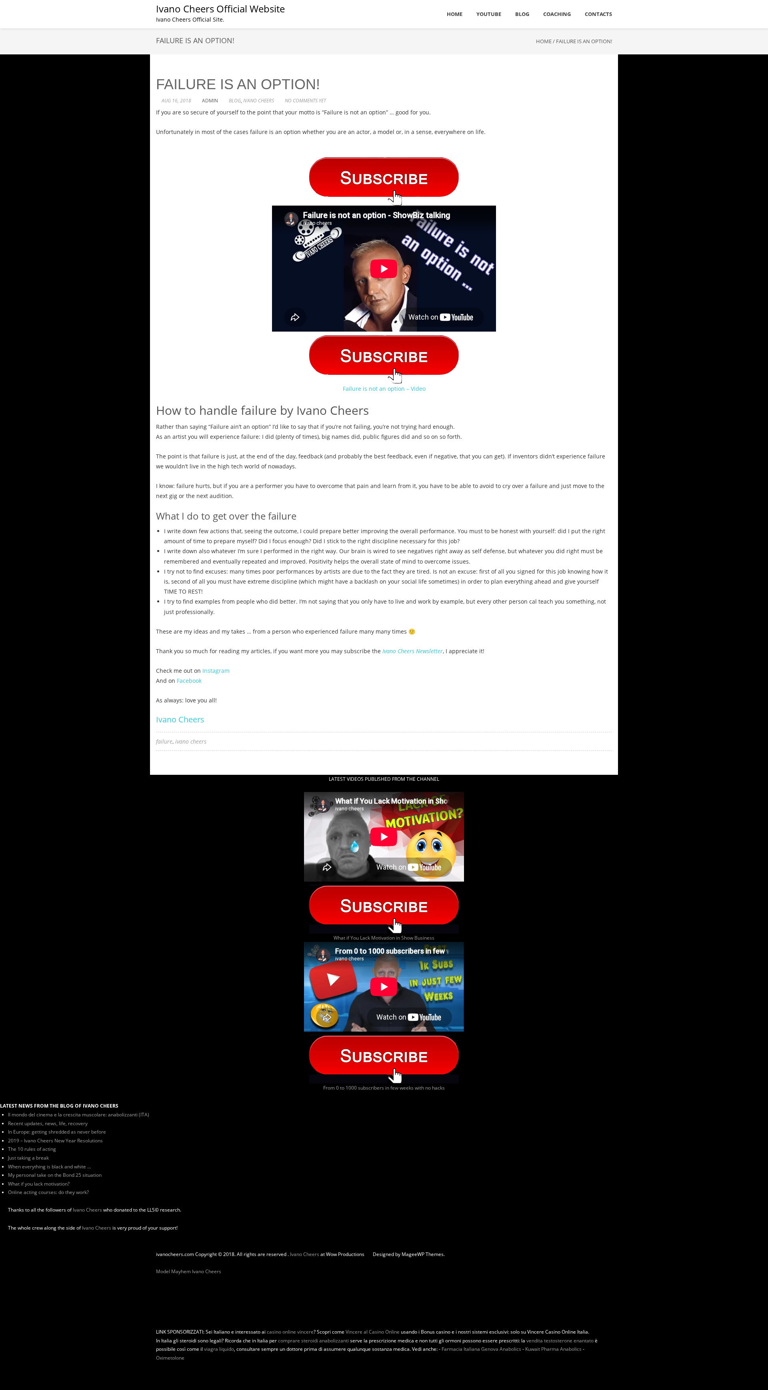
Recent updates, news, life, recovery (48, 1123)
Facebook (189, 680)
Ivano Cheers (180, 719)
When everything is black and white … (49, 1166)
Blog (235, 100)
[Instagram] (171, 1262)
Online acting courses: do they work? (48, 1192)
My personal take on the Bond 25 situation (55, 1175)
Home (544, 41)
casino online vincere (290, 1331)
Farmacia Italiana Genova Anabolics (481, 1349)
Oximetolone (170, 1357)
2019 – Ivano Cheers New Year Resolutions (55, 1140)
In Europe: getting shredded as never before (57, 1131)
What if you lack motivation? (39, 1183)
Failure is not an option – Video (384, 388)
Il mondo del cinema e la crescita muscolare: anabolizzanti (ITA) (78, 1114)
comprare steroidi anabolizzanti (313, 1340)
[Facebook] (162, 1262)
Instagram (216, 670)
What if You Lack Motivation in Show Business (384, 937)
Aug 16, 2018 (176, 100)
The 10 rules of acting (32, 1149)
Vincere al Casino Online (373, 1331)
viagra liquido (219, 1349)
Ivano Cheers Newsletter (412, 651)
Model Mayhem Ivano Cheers (188, 1271)
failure (164, 741)
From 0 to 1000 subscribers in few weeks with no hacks (384, 1087)
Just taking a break (28, 1157)
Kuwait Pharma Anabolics (553, 1349)
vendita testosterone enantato (560, 1340)
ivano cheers (258, 100)
